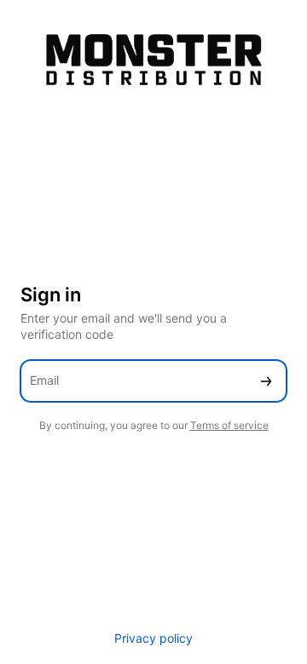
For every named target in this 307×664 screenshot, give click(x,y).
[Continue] (266, 381)
